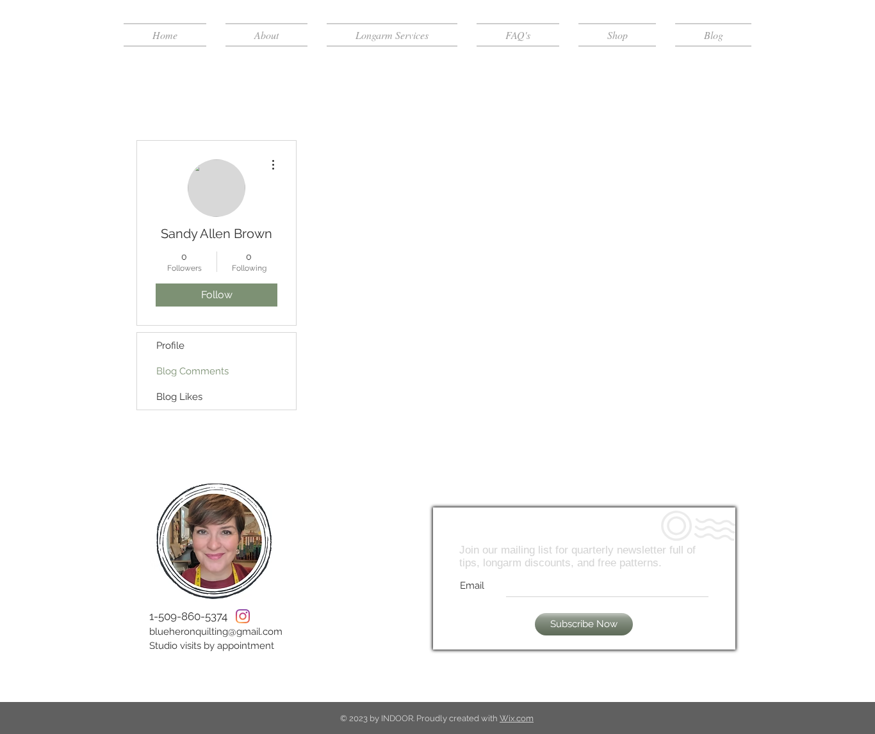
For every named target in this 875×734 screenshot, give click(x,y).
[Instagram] (243, 616)
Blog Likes (179, 397)
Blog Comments (192, 371)
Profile (170, 345)
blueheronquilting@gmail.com (215, 631)
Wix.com (517, 718)
